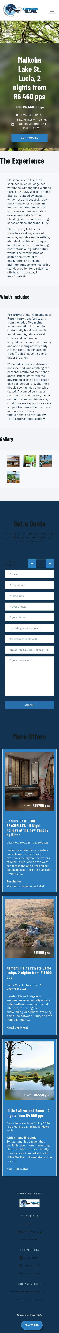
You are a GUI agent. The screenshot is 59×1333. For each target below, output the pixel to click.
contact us (29, 1239)
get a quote (29, 137)
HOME (29, 1223)
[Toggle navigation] (51, 10)
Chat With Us (32, 1325)
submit (29, 704)
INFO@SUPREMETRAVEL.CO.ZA (30, 1291)
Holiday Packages (29, 1231)
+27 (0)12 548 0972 (29, 1299)
